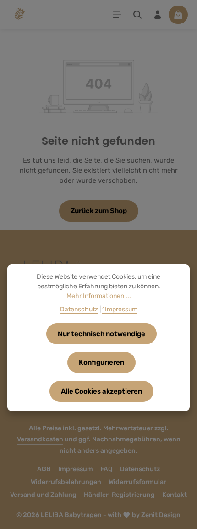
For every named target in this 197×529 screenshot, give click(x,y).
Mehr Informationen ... (98, 296)
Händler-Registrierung (119, 495)
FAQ (106, 469)
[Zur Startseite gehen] (19, 14)
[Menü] (117, 15)
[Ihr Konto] (157, 15)
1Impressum (119, 309)
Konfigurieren (101, 362)
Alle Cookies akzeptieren (101, 391)
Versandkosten (40, 439)
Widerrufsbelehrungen (66, 482)
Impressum (75, 469)
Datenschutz (140, 469)
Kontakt (174, 495)
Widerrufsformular (137, 482)
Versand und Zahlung (43, 495)
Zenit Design (161, 515)
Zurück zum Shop (99, 211)
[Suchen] (137, 15)
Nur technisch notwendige (101, 334)
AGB (44, 469)
